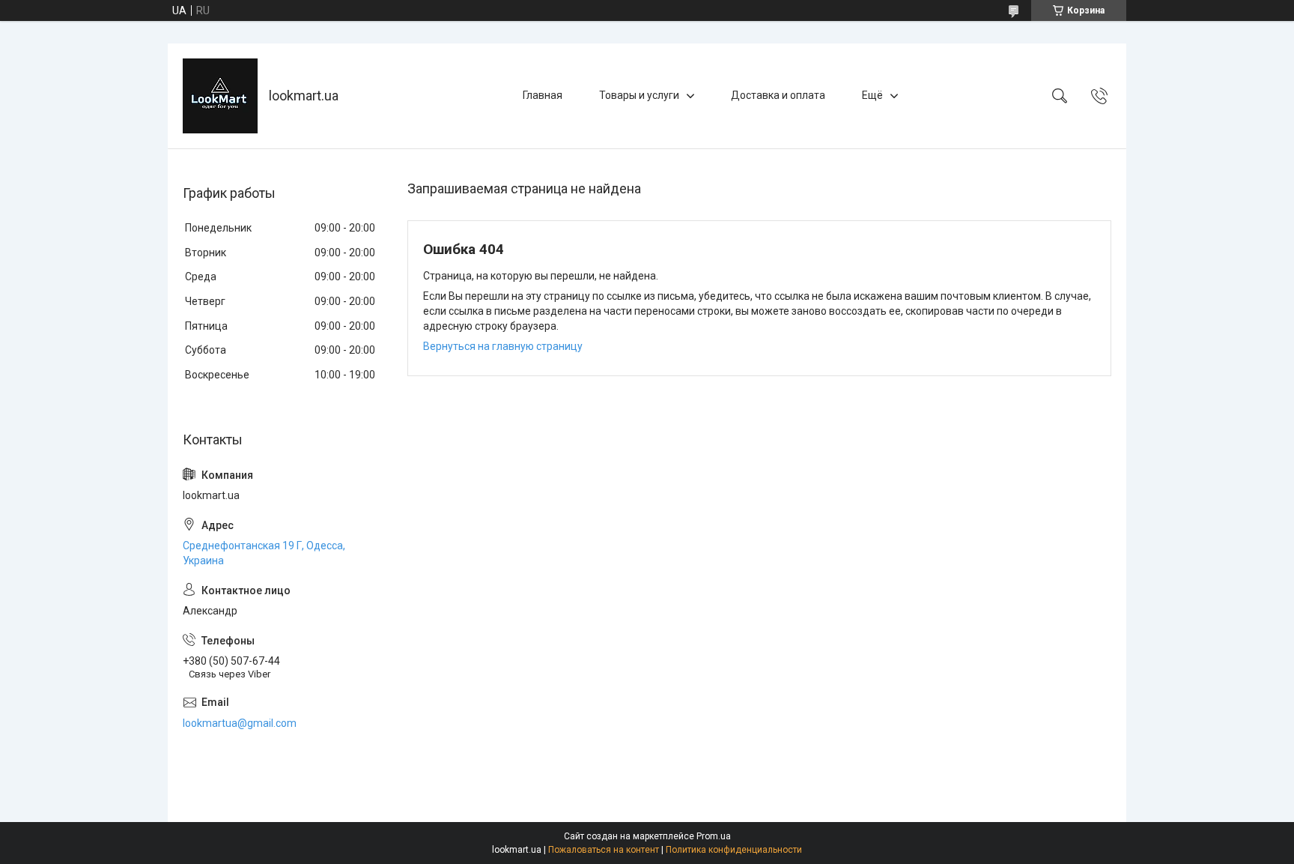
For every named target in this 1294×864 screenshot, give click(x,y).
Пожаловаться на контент (603, 850)
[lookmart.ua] (220, 95)
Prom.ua (713, 836)
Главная (542, 95)
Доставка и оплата (778, 95)
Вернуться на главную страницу (503, 346)
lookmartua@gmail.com (240, 723)
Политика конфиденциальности (734, 850)
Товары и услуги (639, 95)
